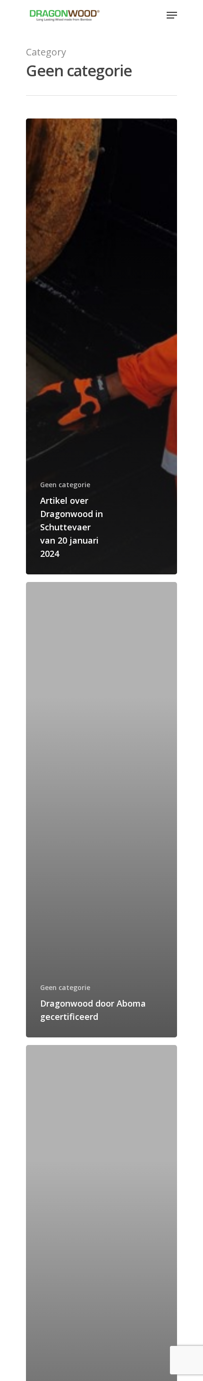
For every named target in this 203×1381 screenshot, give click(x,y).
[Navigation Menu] (172, 15)
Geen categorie (65, 484)
